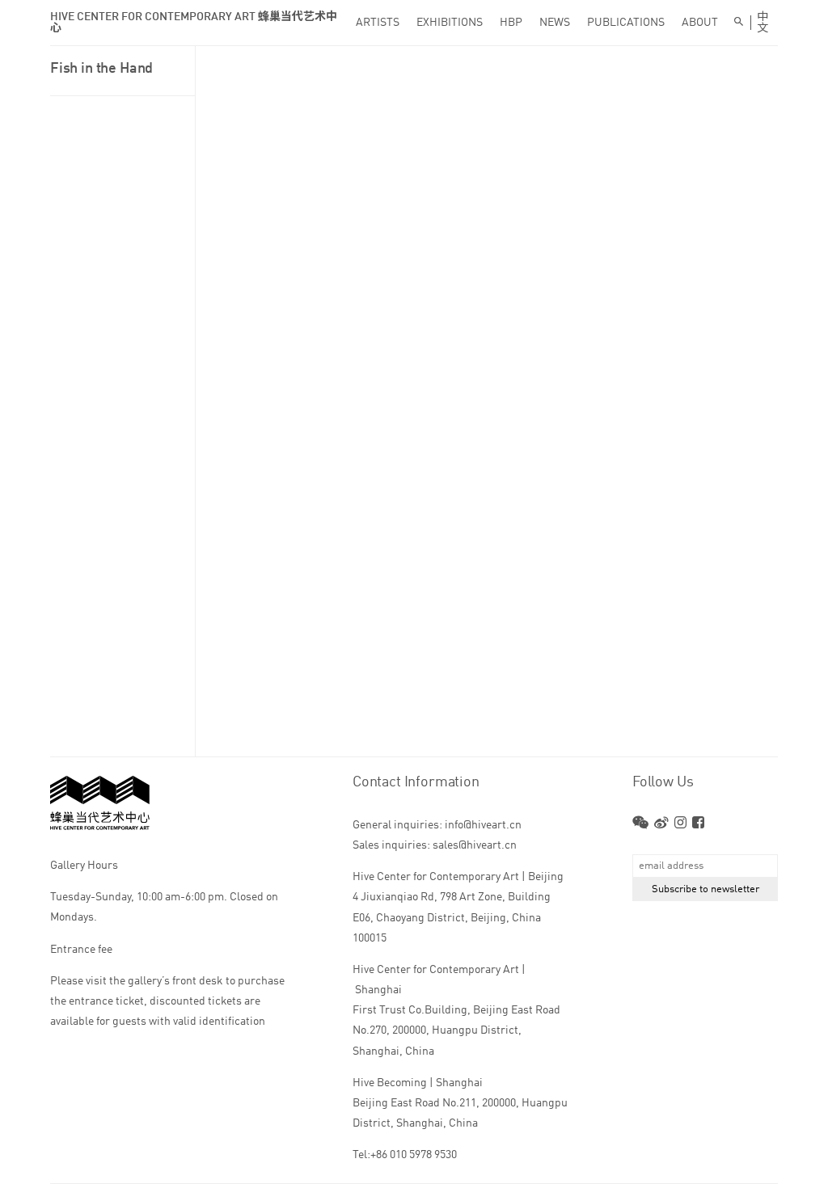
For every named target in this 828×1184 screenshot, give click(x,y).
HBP (511, 22)
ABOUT (700, 22)
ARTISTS (377, 22)
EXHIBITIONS (449, 22)
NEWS (554, 22)
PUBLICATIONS (626, 22)
